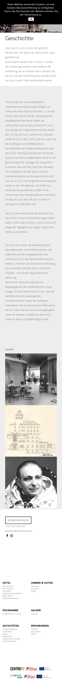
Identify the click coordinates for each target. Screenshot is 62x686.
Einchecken (8, 588)
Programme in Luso (12, 613)
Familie (34, 629)
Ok (31, 19)
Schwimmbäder (10, 629)
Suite (33, 591)
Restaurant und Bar (11, 638)
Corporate (35, 631)
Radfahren (7, 636)
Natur (5, 634)
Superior (35, 588)
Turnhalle (7, 631)
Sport (33, 634)
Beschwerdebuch (11, 598)
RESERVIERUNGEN (18, 520)
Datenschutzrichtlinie (12, 593)
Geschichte (8, 586)
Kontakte (7, 591)
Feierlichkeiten (10, 641)
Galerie (34, 613)
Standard (35, 586)
